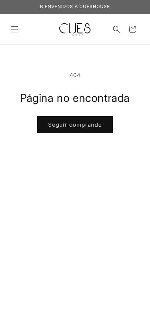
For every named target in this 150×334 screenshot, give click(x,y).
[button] (15, 29)
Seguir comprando (75, 124)
